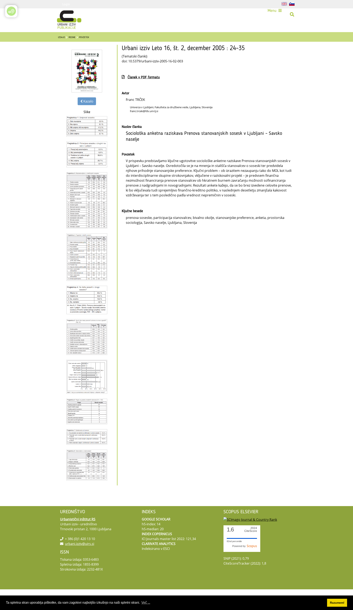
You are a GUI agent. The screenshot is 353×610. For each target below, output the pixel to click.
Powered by (239, 546)
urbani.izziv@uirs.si (79, 543)
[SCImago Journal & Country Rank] (250, 519)
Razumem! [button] (337, 602)
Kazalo (88, 101)
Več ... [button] (145, 602)
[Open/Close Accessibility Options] (11, 11)
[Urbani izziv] (63, 14)
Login (66, 4)
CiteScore (250, 529)
